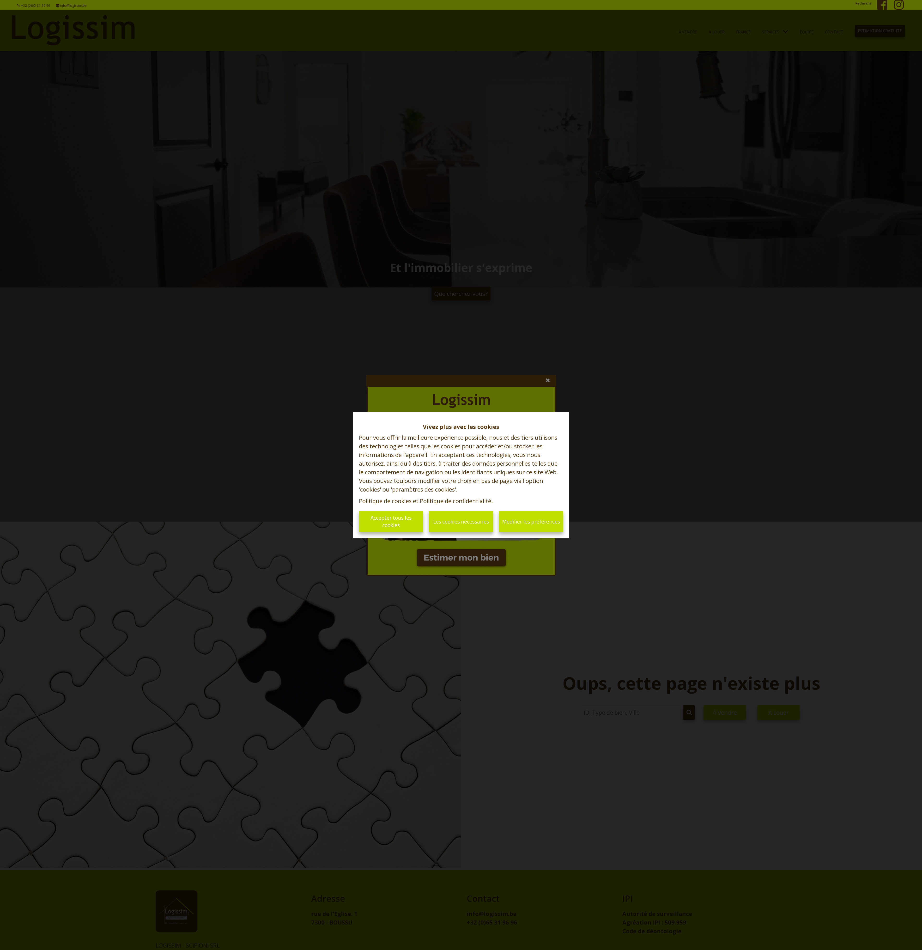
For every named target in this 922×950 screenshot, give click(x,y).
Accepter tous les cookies (391, 521)
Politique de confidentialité (455, 501)
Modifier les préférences (531, 521)
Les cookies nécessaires (461, 521)
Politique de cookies (385, 501)
